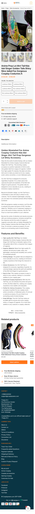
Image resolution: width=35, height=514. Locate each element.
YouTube (4, 492)
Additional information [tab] (8, 144)
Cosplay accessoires (8, 473)
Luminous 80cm (6, 88)
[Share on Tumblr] (22, 131)
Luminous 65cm (18, 84)
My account (5, 468)
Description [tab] (5, 139)
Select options (14, 362)
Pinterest (4, 488)
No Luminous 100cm (18, 88)
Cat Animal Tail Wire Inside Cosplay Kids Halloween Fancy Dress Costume (13, 354)
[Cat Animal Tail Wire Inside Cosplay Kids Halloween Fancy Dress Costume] (14, 336)
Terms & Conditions (7, 432)
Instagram (4, 490)
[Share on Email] (16, 131)
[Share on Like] (3, 131)
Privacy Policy (5, 435)
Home (2, 8)
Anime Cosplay (6, 471)
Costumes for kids (7, 478)
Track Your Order (6, 447)
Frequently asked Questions (10, 449)
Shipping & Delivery (7, 454)
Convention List (6, 437)
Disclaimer (4, 440)
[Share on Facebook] (6, 131)
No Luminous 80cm (20, 93)
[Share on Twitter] (9, 131)
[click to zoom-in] (16, 31)
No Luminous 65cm (7, 93)
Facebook (4, 485)
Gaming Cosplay (6, 476)
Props (7, 8)
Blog (2, 459)
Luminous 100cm (6, 84)
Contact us (4, 427)
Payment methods (7, 451)
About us (4, 425)
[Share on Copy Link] (25, 131)
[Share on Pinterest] (12, 131)
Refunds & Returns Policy (9, 456)
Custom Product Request (9, 461)
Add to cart (21, 101)
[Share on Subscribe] (19, 131)
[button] (7, 100)
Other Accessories (14, 8)
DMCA (3, 430)
